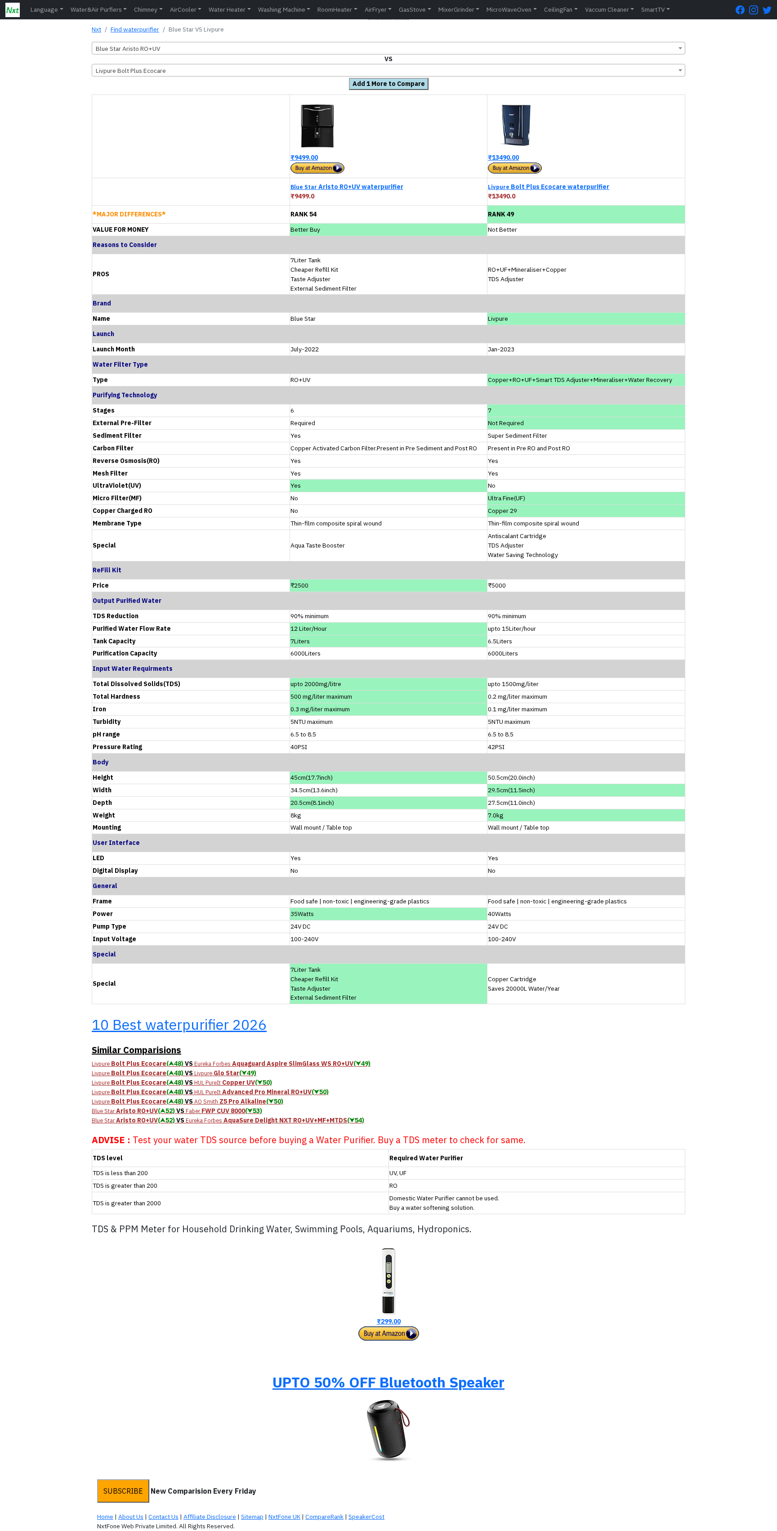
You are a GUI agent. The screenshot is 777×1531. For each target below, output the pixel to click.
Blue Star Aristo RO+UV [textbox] (128, 49)
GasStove (412, 9)
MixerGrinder (456, 9)
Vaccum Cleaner (607, 9)
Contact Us (163, 1517)
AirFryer (376, 9)
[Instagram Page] (756, 9)
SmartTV (653, 9)
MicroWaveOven (509, 9)
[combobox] (388, 48)
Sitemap (252, 1517)
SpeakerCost (366, 1517)
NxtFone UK (284, 1517)
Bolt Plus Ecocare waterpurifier (548, 187)
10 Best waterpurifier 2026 (179, 1024)
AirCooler (183, 9)
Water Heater (227, 9)
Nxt (96, 29)
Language (44, 9)
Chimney (145, 9)
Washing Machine (281, 9)
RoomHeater (334, 9)
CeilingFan (558, 9)
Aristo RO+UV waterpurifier (346, 187)
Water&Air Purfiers (96, 9)
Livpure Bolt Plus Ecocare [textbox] (131, 71)
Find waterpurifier (135, 29)
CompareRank (324, 1517)
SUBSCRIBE (123, 1490)
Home (105, 1517)
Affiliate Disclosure (209, 1517)
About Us (130, 1517)
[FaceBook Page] (742, 9)
